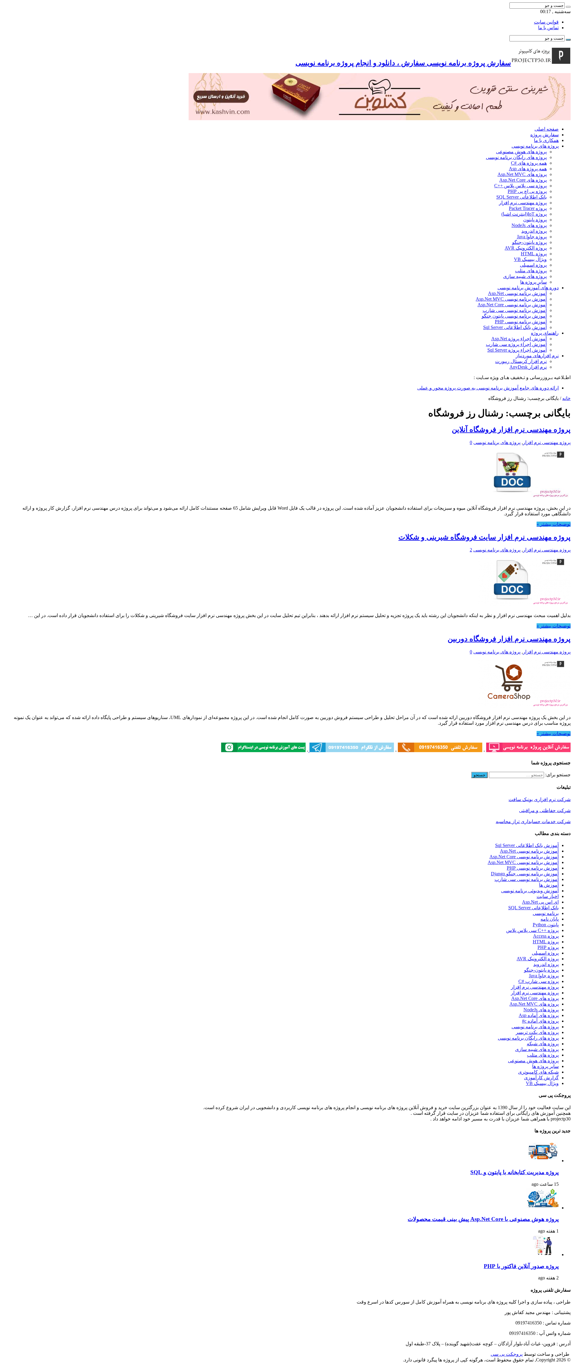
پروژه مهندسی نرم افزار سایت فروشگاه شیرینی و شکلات (484, 537)
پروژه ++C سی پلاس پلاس (532, 930)
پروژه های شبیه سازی (525, 276)
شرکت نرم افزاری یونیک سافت (540, 799)
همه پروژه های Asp (528, 168)
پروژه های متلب (531, 270)
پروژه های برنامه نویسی (535, 146)
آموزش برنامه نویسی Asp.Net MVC (511, 299)
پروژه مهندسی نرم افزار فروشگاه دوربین (509, 639)
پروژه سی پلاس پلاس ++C (520, 185)
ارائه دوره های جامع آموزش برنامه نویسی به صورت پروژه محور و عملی (488, 387)
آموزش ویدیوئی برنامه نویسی (530, 890)
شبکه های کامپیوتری (538, 1072)
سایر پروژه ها (533, 282)
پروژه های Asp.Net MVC (522, 174)
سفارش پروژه (544, 134)
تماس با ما (548, 27)
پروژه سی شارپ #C (538, 981)
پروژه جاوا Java (532, 236)
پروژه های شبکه (543, 1043)
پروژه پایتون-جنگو (529, 242)
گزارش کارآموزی (541, 1077)
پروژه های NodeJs (529, 225)
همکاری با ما (546, 140)
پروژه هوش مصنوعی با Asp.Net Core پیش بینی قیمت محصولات (483, 1219)
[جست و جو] (568, 7)
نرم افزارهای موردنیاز (537, 355)
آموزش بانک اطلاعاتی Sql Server (515, 327)
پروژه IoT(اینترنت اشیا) (524, 214)
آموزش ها (549, 885)
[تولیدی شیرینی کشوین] (380, 118)
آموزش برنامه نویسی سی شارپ (515, 310)
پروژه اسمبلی (533, 265)
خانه (566, 398)
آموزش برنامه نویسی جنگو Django (525, 873)
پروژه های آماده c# (540, 1021)
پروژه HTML (534, 253)
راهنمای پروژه (545, 333)
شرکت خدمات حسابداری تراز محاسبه (533, 821)
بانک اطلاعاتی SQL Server (521, 197)
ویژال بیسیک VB (530, 259)
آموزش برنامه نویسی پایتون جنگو (514, 316)
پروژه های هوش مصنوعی (521, 151)
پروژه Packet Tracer (528, 208)
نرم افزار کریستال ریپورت (521, 361)
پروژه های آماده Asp (539, 1015)
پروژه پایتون (535, 219)
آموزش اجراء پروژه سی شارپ (516, 344)
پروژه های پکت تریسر (537, 1032)
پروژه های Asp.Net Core (523, 180)
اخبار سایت (548, 896)
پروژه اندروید (534, 231)
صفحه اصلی (547, 129)
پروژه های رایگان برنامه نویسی (516, 157)
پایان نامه (549, 919)
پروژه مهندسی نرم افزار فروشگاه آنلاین (511, 429)
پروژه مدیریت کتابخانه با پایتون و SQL (514, 1172)
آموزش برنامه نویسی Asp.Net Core (512, 304)
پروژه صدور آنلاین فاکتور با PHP (521, 1266)
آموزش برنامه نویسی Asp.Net (517, 293)
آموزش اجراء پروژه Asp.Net (519, 338)
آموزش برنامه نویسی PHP (521, 321)
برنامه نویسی (546, 913)
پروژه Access (546, 936)
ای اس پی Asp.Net (540, 902)
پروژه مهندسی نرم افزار (523, 202)
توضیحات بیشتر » (554, 524)
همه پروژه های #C (529, 163)
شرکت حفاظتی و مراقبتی (545, 810)
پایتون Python (546, 924)
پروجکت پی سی (507, 1354)
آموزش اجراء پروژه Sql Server (517, 350)
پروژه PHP (548, 947)
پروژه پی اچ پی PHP (527, 191)
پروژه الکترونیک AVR (526, 248)
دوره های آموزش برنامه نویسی (528, 287)
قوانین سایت (546, 21)
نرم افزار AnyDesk (528, 367)
